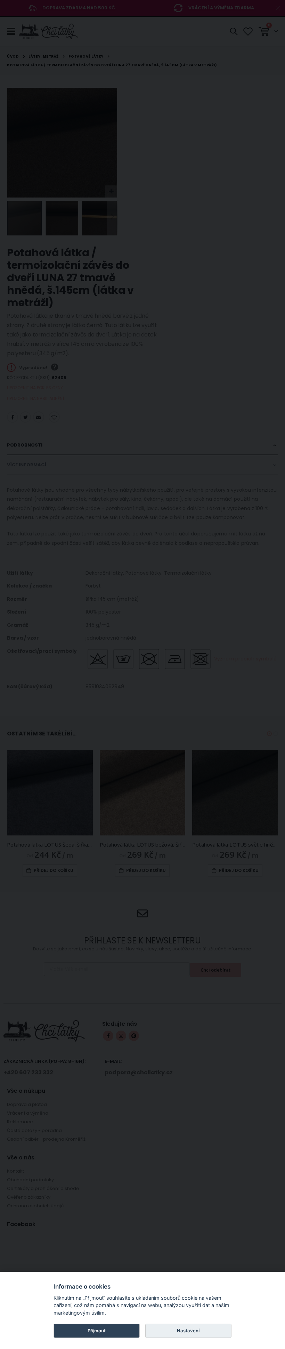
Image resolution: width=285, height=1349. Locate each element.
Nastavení (188, 1330)
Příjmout (97, 1330)
